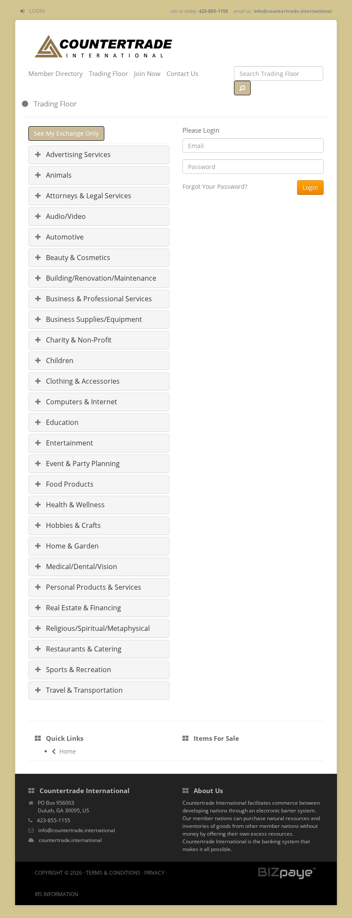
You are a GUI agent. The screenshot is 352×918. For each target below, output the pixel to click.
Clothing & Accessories (82, 381)
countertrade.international (70, 840)
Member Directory (55, 73)
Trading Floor (108, 73)
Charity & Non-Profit (78, 340)
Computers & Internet (80, 401)
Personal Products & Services (92, 587)
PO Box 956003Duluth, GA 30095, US (63, 806)
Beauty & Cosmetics (77, 257)
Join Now (147, 73)
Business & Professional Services (98, 298)
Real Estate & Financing (82, 607)
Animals (58, 175)
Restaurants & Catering (82, 649)
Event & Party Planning (82, 463)
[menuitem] (32, 11)
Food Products (69, 484)
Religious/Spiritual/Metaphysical (97, 628)
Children (58, 360)
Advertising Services (77, 154)
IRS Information (56, 894)
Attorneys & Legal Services (87, 195)
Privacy (154, 872)
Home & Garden (71, 546)
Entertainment (68, 443)
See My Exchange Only (66, 133)
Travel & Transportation (83, 690)
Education (61, 422)
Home (67, 751)
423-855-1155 (53, 820)
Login (37, 11)
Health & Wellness (74, 504)
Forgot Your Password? (214, 186)
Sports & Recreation (77, 669)
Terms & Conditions (113, 872)
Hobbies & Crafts (72, 525)
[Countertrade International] (103, 45)
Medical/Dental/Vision (80, 566)
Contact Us (182, 73)
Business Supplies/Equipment (93, 319)
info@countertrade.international (293, 11)
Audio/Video (65, 216)
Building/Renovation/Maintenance (100, 278)
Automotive (64, 237)
